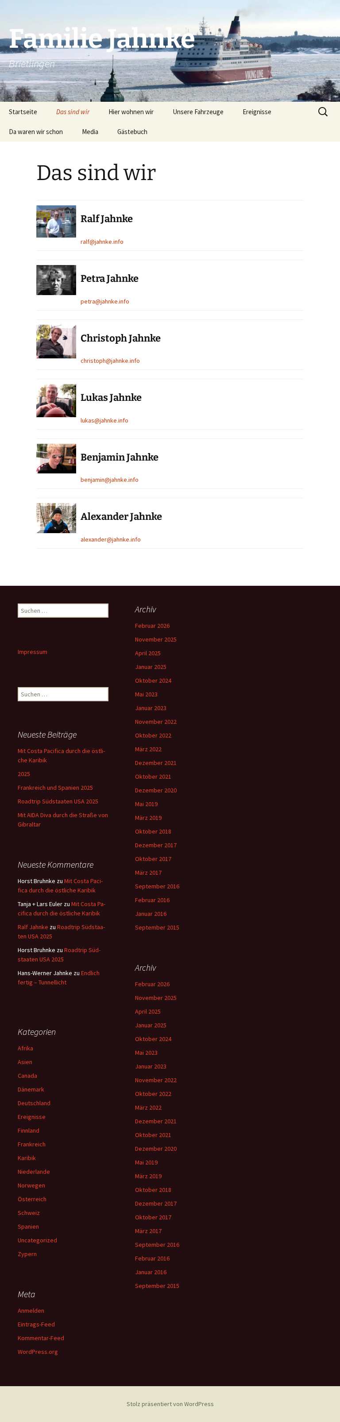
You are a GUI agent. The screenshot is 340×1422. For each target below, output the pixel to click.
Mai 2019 (146, 804)
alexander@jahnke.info (111, 539)
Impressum (32, 652)
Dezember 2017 (156, 845)
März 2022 (148, 749)
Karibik (27, 1158)
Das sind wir (72, 112)
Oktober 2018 (153, 831)
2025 (24, 774)
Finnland (28, 1130)
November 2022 (156, 722)
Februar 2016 (152, 900)
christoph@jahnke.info (110, 361)
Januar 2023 (150, 708)
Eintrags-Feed (36, 1324)
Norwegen (31, 1185)
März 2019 (148, 818)
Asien (25, 1062)
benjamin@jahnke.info (110, 480)
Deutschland (34, 1103)
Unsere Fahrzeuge (198, 112)
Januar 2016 (150, 914)
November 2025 (156, 639)
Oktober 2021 (153, 776)
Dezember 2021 (156, 763)
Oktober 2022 (153, 735)
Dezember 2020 (156, 790)
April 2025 (148, 653)
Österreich (32, 1199)
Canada (27, 1076)
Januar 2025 (150, 667)
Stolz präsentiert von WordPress (170, 1404)
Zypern (27, 1254)
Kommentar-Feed (41, 1338)
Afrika (25, 1048)
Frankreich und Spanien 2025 (55, 788)
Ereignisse (257, 112)
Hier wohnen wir (131, 112)
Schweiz (29, 1213)
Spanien (28, 1226)
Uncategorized (37, 1240)
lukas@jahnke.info (104, 420)
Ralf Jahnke (33, 927)
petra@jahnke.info (105, 301)
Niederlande (34, 1172)
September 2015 (157, 927)
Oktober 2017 (153, 859)
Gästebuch (132, 131)
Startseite (23, 112)
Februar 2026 (152, 626)
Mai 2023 (146, 694)
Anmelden (31, 1310)
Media (90, 131)
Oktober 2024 (153, 680)
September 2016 (157, 886)
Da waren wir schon (36, 131)
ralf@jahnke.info (102, 242)
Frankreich (32, 1144)
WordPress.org (38, 1352)
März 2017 (148, 872)
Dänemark (31, 1089)
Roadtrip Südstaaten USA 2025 (58, 801)
